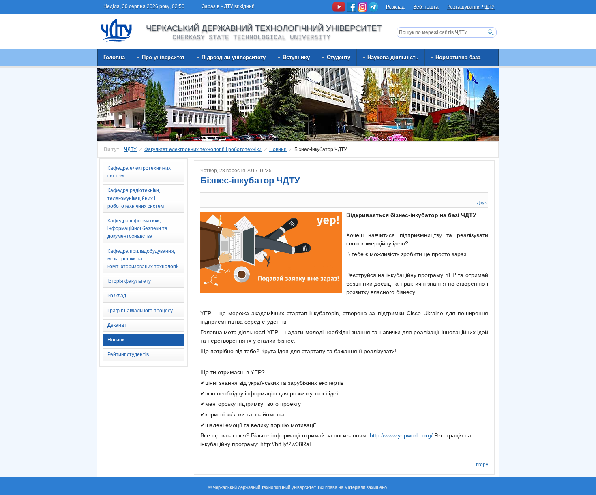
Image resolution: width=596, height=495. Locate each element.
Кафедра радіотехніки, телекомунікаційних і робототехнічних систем (135, 198)
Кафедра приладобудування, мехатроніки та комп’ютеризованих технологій (143, 258)
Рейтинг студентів (128, 354)
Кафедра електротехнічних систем (139, 172)
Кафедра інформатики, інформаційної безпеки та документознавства (137, 228)
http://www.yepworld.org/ (401, 435)
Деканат (116, 325)
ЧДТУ (130, 149)
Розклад (395, 7)
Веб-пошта (426, 7)
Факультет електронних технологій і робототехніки (203, 149)
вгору (482, 464)
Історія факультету (129, 281)
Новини (278, 149)
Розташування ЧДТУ (471, 7)
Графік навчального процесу (140, 311)
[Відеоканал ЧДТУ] (339, 10)
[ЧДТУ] (116, 30)
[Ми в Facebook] (352, 10)
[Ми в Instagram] (363, 10)
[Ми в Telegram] (373, 10)
